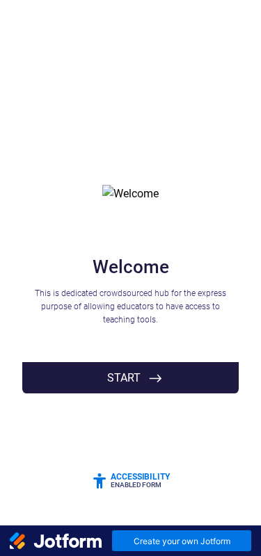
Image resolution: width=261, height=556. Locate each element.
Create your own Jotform (182, 541)
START (124, 377)
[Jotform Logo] (56, 540)
